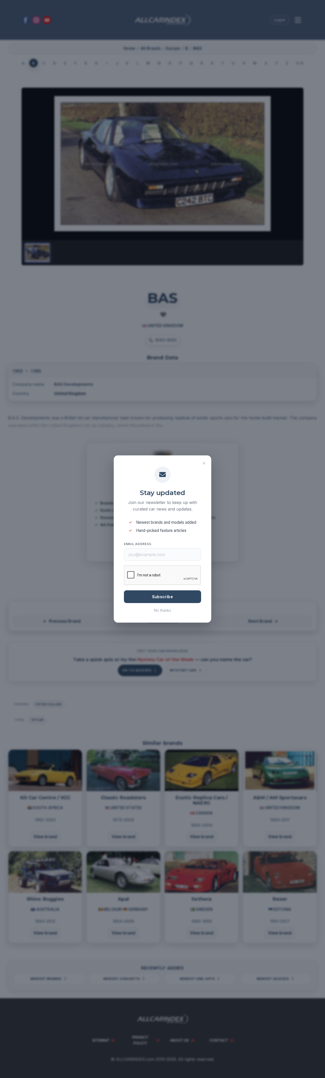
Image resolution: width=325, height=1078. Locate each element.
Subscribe (162, 596)
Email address (137, 544)
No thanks (162, 610)
